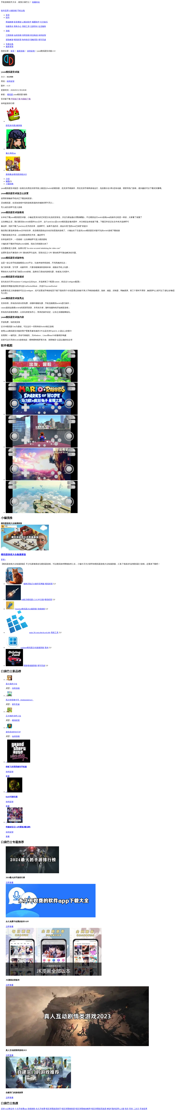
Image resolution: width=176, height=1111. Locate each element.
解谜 (109, 1109)
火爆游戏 (13, 11)
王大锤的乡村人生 (13, 716)
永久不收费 (40, 1109)
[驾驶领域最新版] (14, 666)
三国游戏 (9, 35)
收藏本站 (36, 2)
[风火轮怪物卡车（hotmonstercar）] (9, 696)
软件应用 (5, 11)
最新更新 (9, 47)
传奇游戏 (26, 35)
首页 (8, 15)
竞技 (131, 1109)
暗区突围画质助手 (53, 1109)
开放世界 (143, 1109)
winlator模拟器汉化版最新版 (32, 648)
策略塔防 (34, 40)
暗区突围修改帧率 (83, 1109)
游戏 (8, 31)
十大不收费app (21, 1109)
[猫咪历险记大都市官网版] (14, 584)
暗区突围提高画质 (99, 1109)
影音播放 (18, 22)
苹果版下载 (16, 99)
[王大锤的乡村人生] (9, 712)
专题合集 (9, 44)
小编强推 (9, 184)
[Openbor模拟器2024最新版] (10, 609)
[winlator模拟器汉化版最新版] (13, 648)
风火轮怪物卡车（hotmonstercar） (20, 700)
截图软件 (36, 22)
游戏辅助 (41, 609)
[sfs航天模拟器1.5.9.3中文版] (13, 600)
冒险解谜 (9, 40)
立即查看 (9, 882)
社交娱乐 (44, 22)
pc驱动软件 (26, 22)
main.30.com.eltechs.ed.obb (39, 633)
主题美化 (34, 26)
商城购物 (9, 22)
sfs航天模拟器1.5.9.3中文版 (32, 600)
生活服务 (42, 26)
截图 (8, 181)
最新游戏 (21, 51)
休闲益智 (42, 35)
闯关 (127, 1109)
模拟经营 (18, 40)
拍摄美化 (9, 26)
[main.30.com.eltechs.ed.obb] (17, 633)
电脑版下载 (26, 99)
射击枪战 (34, 35)
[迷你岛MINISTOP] (9, 728)
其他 (46, 648)
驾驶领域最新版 (30, 666)
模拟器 (10, 94)
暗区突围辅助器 (68, 1109)
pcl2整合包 (9, 1109)
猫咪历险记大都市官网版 (34, 584)
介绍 (8, 179)
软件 (8, 17)
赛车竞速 (42, 40)
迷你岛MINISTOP (13, 732)
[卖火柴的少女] (9, 680)
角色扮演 (26, 40)
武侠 (3, 1109)
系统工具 (26, 26)
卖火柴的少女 (11, 684)
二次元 (136, 1109)
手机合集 (21, 11)
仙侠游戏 (18, 35)
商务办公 (18, 26)
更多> (3, 559)
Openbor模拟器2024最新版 (26, 609)
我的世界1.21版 (117, 1109)
